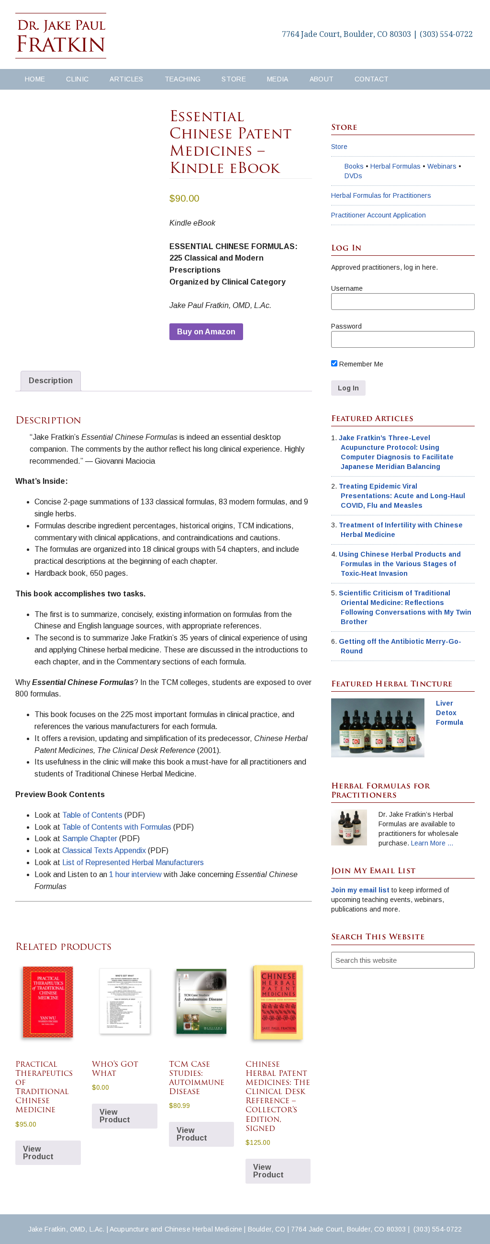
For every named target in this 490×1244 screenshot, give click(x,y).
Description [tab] (51, 381)
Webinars (442, 166)
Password (346, 326)
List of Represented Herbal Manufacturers (133, 862)
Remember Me (360, 364)
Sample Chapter (90, 838)
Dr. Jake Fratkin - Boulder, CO (60, 36)
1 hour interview (135, 874)
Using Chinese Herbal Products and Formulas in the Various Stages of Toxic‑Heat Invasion (400, 563)
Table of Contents (92, 815)
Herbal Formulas (395, 166)
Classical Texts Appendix (105, 850)
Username (347, 288)
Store (339, 146)
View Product (38, 1153)
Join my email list (360, 890)
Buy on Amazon (206, 332)
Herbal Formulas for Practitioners (381, 195)
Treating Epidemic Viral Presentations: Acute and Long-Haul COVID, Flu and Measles (402, 495)
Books (354, 166)
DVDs (353, 176)
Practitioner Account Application (378, 215)
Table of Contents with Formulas (117, 827)
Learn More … (432, 843)
